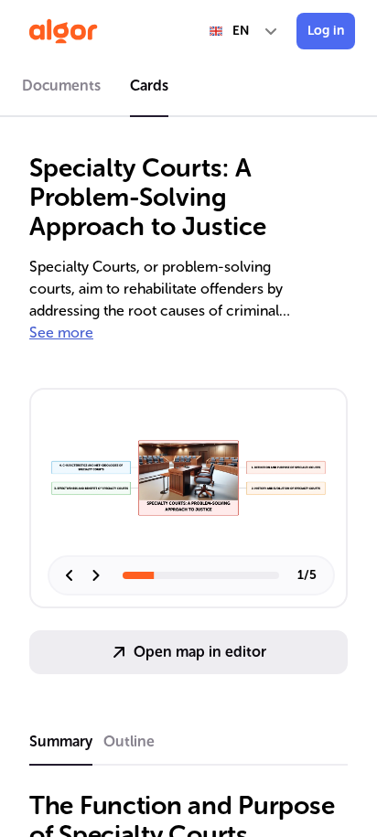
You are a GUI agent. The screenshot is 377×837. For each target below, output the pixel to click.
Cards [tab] (149, 85)
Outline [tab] (129, 741)
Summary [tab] (60, 741)
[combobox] (244, 31)
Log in (325, 30)
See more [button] (61, 332)
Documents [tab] (61, 85)
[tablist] (188, 88)
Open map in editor (200, 651)
